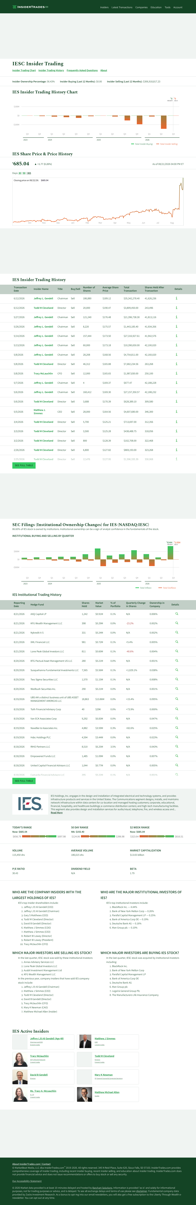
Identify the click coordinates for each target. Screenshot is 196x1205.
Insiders (104, 7)
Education (156, 7)
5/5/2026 (18, 412)
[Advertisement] (98, 36)
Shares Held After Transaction (154, 289)
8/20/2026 (19, 661)
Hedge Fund (37, 605)
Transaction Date (20, 289)
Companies (141, 7)
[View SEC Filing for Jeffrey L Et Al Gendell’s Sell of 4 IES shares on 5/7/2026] (176, 384)
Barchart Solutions (102, 1188)
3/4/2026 (18, 422)
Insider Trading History (51, 70)
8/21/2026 (19, 614)
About (103, 70)
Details (178, 289)
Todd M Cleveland (43, 308)
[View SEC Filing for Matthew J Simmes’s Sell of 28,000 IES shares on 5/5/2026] (176, 413)
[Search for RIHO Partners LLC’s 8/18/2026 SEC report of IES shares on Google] (177, 748)
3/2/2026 (18, 441)
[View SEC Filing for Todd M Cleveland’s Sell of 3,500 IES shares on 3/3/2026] (176, 432)
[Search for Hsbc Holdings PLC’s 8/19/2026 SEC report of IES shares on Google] (177, 738)
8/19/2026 (19, 699)
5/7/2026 (18, 383)
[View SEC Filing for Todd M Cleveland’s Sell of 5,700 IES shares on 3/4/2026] (176, 423)
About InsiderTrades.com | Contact (31, 1164)
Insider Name (41, 289)
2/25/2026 (19, 459)
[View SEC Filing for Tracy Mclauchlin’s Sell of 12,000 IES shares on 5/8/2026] (176, 374)
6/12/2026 (19, 299)
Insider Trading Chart (24, 70)
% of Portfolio (115, 604)
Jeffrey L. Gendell (43, 299)
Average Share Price (111, 289)
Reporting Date (19, 604)
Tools (167, 7)
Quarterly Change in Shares (135, 604)
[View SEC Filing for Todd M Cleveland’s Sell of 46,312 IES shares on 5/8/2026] (176, 365)
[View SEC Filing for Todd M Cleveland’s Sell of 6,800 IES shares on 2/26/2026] (176, 451)
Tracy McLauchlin (43, 374)
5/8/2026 (18, 355)
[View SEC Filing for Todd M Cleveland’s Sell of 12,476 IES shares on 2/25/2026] (176, 460)
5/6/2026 (18, 392)
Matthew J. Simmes (40, 411)
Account (177, 7)
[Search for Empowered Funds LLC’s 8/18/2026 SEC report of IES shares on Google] (177, 757)
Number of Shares (89, 289)
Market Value (99, 604)
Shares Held (85, 604)
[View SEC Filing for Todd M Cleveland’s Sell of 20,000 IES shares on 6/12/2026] (176, 309)
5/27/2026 (19, 317)
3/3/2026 (18, 431)
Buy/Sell (75, 289)
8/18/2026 (19, 747)
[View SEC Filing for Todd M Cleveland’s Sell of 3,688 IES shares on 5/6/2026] (176, 403)
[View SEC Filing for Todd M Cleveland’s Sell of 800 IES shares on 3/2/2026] (176, 442)
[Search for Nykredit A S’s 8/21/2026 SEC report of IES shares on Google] (177, 634)
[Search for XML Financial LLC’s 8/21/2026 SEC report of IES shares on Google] (177, 643)
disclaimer (141, 1191)
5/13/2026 (19, 345)
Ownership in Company (157, 604)
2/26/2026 (19, 450)
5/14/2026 (19, 336)
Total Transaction (130, 289)
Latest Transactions (122, 7)
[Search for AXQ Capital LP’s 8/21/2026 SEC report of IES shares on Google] (177, 615)
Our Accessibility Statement (27, 1181)
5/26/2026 (19, 327)
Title (60, 289)
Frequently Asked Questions (82, 70)
